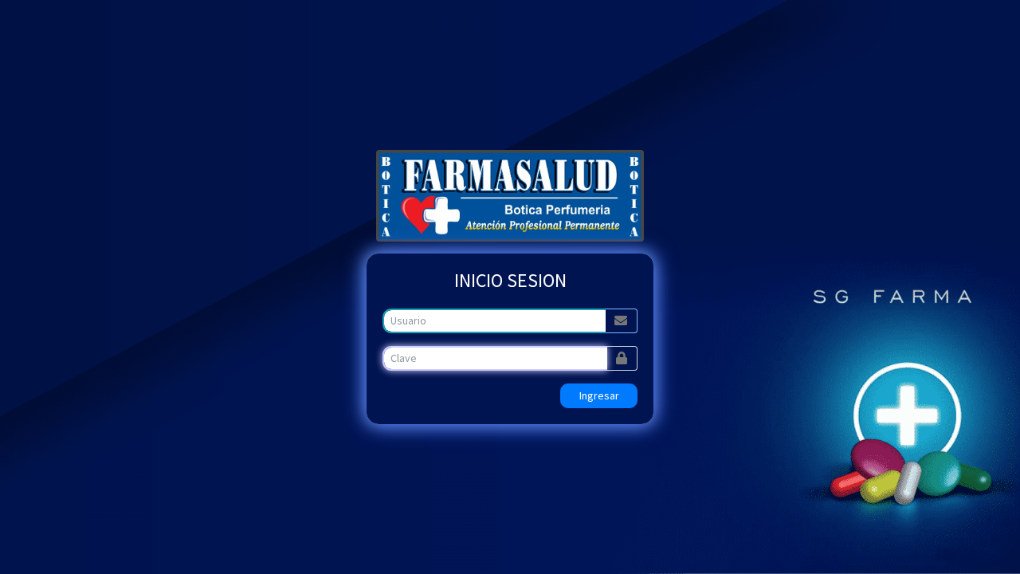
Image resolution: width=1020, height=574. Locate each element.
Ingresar (599, 395)
